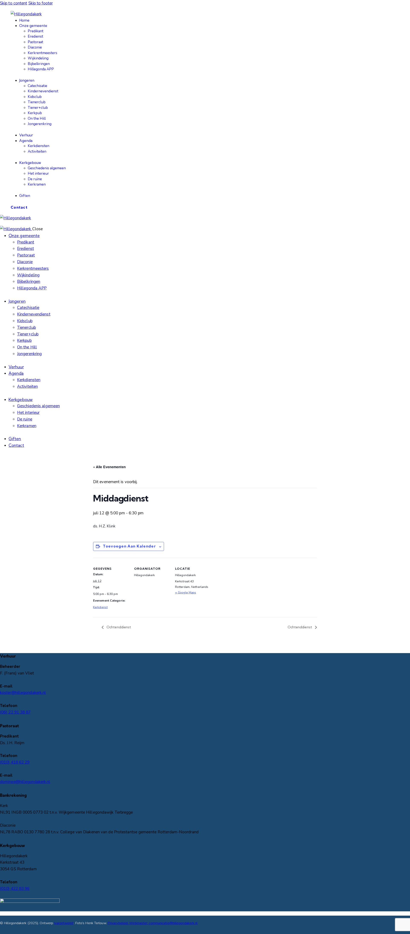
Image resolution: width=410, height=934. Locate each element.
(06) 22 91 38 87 (15, 712)
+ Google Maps (185, 592)
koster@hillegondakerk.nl (23, 692)
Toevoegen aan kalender (129, 546)
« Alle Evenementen (109, 466)
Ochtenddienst (118, 627)
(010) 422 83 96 (15, 888)
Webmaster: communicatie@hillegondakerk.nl (163, 923)
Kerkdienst (100, 607)
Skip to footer (40, 3)
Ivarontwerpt (63, 923)
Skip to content (13, 3)
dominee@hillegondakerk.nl (25, 782)
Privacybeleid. (118, 923)
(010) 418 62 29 (15, 762)
